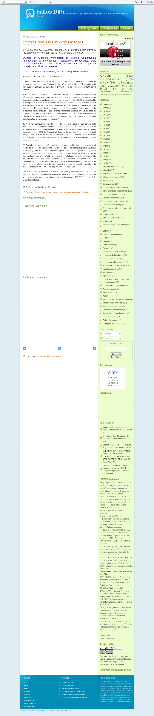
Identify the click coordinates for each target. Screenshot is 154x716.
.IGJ (123, 89)
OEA (26, 685)
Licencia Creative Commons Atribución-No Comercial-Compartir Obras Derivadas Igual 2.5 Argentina (116, 661)
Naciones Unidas (68, 685)
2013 (105, 122)
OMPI (26, 688)
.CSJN (124, 86)
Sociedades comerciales (113, 310)
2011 (105, 115)
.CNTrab (104, 89)
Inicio (83, 28)
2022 (105, 153)
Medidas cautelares (111, 269)
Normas (126, 28)
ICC (25, 682)
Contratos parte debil (111, 205)
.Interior (110, 86)
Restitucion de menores (112, 303)
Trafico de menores (110, 320)
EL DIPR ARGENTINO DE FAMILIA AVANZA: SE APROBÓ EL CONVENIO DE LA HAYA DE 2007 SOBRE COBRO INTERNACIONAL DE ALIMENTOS (117, 456)
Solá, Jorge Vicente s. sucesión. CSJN (115, 483)
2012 (105, 118)
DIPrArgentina (110, 28)
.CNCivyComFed (111, 79)
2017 (105, 136)
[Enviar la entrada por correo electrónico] (55, 187)
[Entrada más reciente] (24, 349)
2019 (105, 142)
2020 (105, 146)
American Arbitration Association (73, 694)
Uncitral (27, 694)
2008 (105, 104)
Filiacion (106, 238)
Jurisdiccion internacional (113, 262)
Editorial (106, 231)
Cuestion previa (109, 214)
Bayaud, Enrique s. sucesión (111, 588)
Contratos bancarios (111, 198)
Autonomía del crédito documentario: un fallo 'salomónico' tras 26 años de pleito (118, 430)
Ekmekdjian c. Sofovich (109, 618)
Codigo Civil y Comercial (113, 187)
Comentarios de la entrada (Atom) (51, 356)
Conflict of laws (29, 706)
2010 (105, 111)
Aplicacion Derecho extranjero (115, 174)
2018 (105, 139)
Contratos (112, 383)
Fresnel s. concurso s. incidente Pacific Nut (53, 42)
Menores (106, 272)
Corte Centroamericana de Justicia (74, 697)
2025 (105, 163)
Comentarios (108, 339)
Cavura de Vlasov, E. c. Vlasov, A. (113, 496)
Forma (105, 241)
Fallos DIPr (50, 12)
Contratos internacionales (113, 201)
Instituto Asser (29, 700)
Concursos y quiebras (71, 192)
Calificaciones (108, 184)
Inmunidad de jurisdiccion (113, 255)
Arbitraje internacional (112, 177)
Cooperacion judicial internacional (117, 208)
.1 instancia (125, 82)
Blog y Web (69, 710)
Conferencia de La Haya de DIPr (74, 691)
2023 (105, 156)
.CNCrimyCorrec (106, 94)
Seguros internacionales (113, 306)
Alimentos (107, 170)
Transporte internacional (113, 324)
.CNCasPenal (124, 92)
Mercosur (106, 276)
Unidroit (27, 691)
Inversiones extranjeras (112, 259)
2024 (105, 160)
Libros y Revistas (112, 386)
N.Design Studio (39, 710)
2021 (105, 149)
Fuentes (106, 248)
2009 (105, 108)
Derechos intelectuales (112, 218)
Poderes (106, 296)
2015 (105, 129)
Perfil (94, 28)
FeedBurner (116, 357)
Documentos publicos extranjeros (116, 225)
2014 (105, 125)
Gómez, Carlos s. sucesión (110, 527)
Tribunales (112, 380)
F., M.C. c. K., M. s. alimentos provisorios (116, 557)
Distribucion (107, 221)
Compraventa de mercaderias (52, 192)
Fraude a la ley (109, 245)
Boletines (112, 378)
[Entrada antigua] (94, 349)
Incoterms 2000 (30, 703)
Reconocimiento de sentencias (115, 299)
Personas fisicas (109, 289)
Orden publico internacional (114, 286)
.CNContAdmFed (107, 92)
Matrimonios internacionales (114, 265)
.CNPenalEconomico (122, 94)
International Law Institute (71, 688)
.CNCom (37, 192)
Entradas (107, 334)
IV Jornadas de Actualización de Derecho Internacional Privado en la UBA (117, 438)
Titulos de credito (110, 317)
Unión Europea (67, 682)
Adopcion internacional (112, 167)
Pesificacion (85, 192)
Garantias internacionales (113, 252)
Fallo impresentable (111, 234)
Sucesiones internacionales (114, 313)
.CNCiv (104, 82)
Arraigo (106, 180)
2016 (105, 132)
